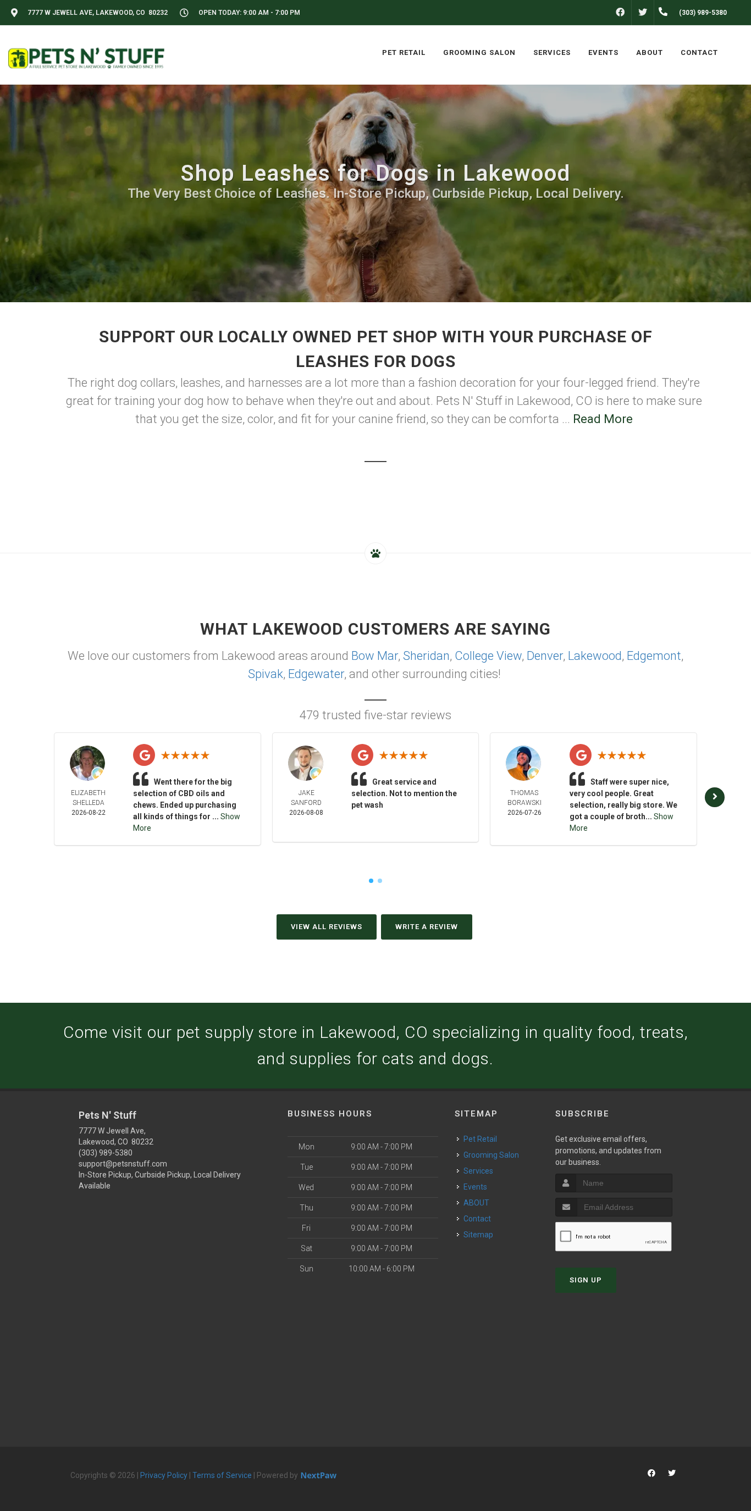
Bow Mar (374, 656)
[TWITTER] (643, 12)
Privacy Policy (163, 1475)
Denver (545, 656)
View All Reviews (326, 927)
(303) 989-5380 (105, 1152)
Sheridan (426, 656)
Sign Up (586, 1280)
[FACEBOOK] (620, 12)
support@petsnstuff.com (123, 1163)
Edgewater (316, 674)
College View (488, 656)
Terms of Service (222, 1475)
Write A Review (426, 927)
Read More (603, 419)
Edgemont (654, 656)
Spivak (265, 674)
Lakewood (595, 656)
